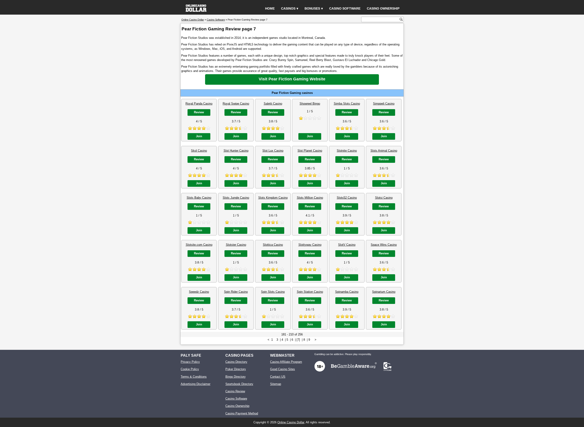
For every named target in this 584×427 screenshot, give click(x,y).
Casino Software (344, 8)
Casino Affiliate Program (286, 362)
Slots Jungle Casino (236, 197)
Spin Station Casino (310, 291)
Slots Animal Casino (383, 150)
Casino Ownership (383, 8)
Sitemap (275, 384)
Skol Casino (199, 150)
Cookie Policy (190, 369)
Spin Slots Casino (273, 291)
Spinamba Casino (346, 291)
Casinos (288, 8)
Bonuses (312, 8)
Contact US (277, 376)
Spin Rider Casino (236, 291)
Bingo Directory (235, 376)
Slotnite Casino (347, 150)
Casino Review (235, 391)
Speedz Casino (199, 291)
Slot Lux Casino (272, 150)
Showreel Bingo (310, 103)
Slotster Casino (236, 244)
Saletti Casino (273, 103)
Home (270, 8)
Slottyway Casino (309, 244)
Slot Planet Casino (309, 150)
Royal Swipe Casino (236, 103)
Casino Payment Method (241, 413)
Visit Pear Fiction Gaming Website (292, 79)
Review (199, 112)
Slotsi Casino (384, 197)
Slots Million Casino (310, 197)
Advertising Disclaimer (195, 384)
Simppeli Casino (383, 103)
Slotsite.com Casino (199, 244)
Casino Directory (236, 362)
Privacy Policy (190, 362)
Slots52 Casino (347, 197)
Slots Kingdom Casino (273, 197)
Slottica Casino (273, 244)
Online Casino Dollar (290, 422)
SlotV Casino (346, 244)
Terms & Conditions (194, 376)
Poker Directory (235, 369)
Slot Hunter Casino (236, 150)
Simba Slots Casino (347, 103)
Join (199, 136)
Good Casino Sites (282, 369)
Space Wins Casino (384, 244)
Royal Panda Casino (198, 103)
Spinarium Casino (383, 291)
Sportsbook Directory (239, 384)
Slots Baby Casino (199, 197)
